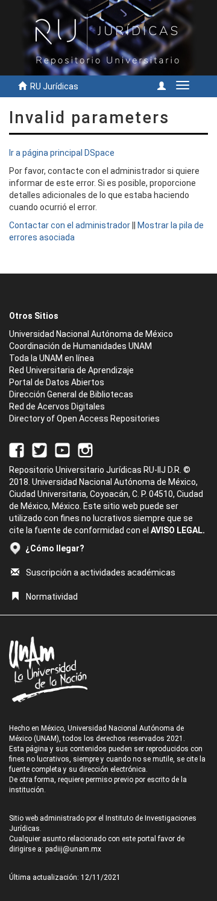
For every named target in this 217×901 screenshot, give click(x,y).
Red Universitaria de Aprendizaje (71, 370)
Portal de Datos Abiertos (56, 382)
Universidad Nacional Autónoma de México (91, 334)
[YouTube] (62, 449)
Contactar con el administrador (69, 225)
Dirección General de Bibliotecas (71, 394)
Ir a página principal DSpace (62, 153)
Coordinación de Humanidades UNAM (80, 346)
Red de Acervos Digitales (57, 406)
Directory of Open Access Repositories (84, 418)
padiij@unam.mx (73, 849)
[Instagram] (85, 449)
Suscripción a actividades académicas (100, 572)
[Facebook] (16, 449)
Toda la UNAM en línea (51, 358)
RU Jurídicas (54, 86)
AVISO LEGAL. (178, 530)
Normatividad (52, 596)
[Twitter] (39, 449)
